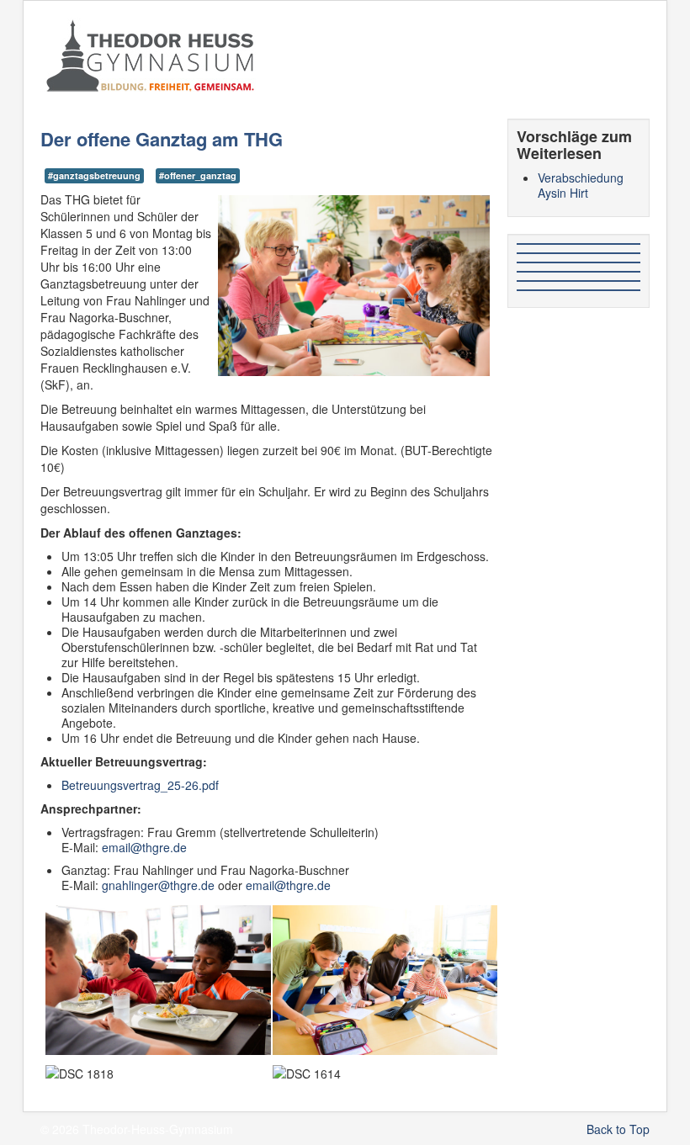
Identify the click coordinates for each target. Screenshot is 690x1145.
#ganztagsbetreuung (94, 175)
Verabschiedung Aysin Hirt (581, 185)
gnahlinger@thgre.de (158, 885)
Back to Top (618, 1129)
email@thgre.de (144, 847)
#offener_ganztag (197, 175)
